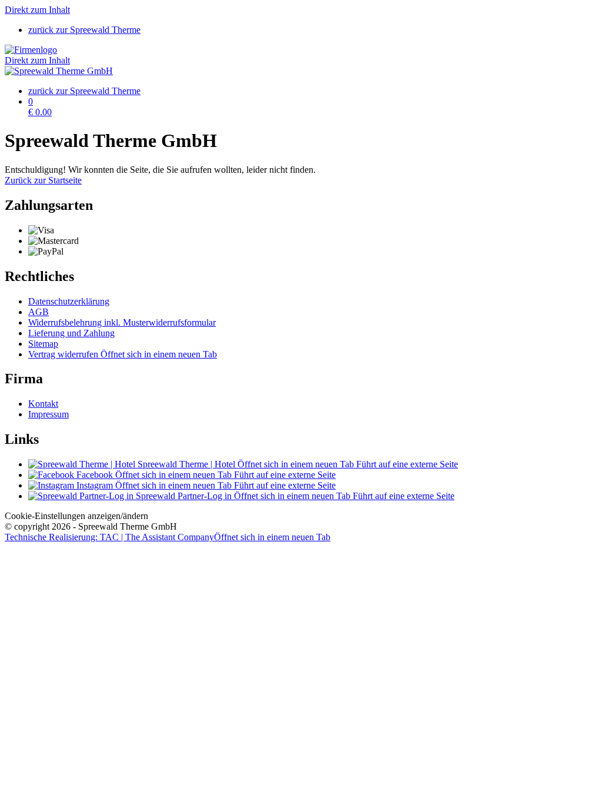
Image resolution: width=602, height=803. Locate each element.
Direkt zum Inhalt (37, 10)
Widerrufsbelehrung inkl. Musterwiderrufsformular (122, 322)
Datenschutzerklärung (68, 301)
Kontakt (43, 404)
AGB (38, 312)
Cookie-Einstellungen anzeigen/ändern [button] (76, 516)
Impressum (48, 414)
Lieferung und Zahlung (71, 333)
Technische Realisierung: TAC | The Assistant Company (167, 537)
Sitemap (43, 344)
